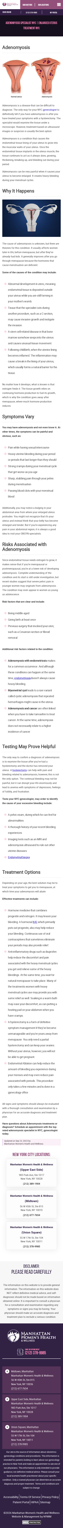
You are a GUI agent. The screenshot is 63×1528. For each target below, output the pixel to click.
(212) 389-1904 (19, 1416)
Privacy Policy (50, 1497)
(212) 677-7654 (19, 1388)
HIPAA (35, 1502)
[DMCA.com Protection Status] (31, 1523)
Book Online (7, 12)
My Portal (53, 13)
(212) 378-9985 (31, 13)
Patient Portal (21, 1502)
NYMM (47, 1516)
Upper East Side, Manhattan (26, 1399)
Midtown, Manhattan (22, 1371)
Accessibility (11, 1497)
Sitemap (45, 1502)
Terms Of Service (30, 1497)
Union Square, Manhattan (25, 1427)
